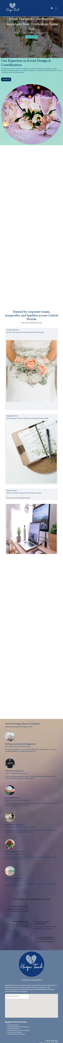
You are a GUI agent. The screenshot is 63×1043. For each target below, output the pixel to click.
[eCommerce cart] (51, 8)
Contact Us (6, 79)
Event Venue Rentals (13, 1025)
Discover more (31, 36)
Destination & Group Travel (15, 1027)
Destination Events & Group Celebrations (18, 1030)
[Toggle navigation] (56, 8)
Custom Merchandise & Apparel (16, 1034)
